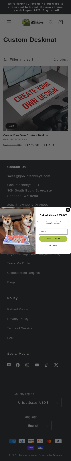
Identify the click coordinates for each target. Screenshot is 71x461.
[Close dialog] (68, 210)
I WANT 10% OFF (53, 239)
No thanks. (53, 245)
